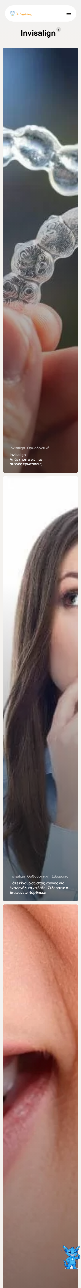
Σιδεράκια (60, 876)
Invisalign (17, 448)
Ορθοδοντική (38, 448)
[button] (69, 13)
